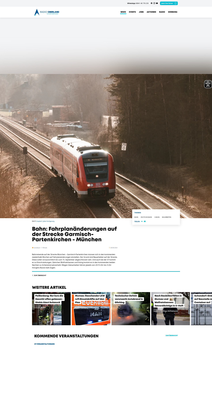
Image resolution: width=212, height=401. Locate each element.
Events (132, 12)
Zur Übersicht (40, 275)
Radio (162, 12)
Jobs (141, 12)
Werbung (172, 12)
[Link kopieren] (142, 221)
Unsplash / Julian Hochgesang (45, 221)
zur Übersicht (172, 335)
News (123, 12)
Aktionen (151, 12)
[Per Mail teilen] (145, 221)
